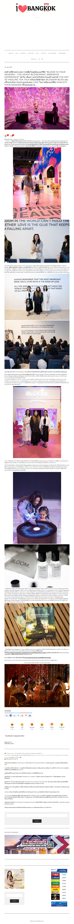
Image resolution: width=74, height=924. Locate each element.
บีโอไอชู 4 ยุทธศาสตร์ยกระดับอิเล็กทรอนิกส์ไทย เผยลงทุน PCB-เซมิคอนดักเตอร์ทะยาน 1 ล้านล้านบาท (28, 807)
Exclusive (31, 53)
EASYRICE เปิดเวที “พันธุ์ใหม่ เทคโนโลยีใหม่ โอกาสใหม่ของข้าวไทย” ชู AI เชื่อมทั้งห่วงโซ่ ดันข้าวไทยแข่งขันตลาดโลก (32, 792)
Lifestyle (43, 53)
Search (37, 821)
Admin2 (10, 742)
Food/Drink (62, 53)
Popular (33, 59)
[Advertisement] (37, 34)
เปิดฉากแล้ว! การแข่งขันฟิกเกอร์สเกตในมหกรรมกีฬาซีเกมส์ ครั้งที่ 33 (24, 753)
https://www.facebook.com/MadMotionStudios (37, 657)
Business (23, 53)
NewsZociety (12, 759)
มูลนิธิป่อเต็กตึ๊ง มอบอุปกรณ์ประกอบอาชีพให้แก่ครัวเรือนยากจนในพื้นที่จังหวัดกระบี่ (24, 773)
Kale (31, 921)
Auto (16, 53)
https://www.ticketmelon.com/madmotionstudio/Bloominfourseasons (26, 652)
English (11, 53)
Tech (37, 53)
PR (39, 59)
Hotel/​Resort (52, 53)
